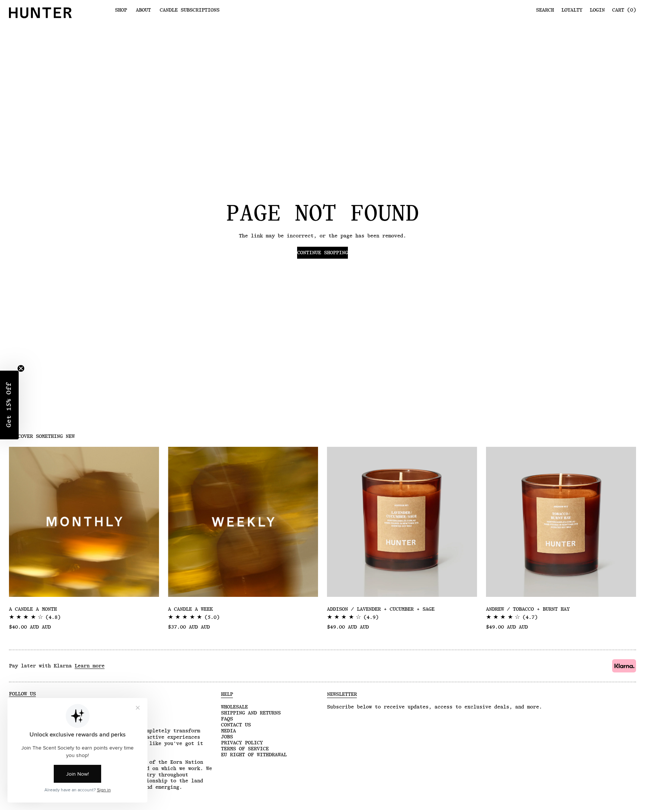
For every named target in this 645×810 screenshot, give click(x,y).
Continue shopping (322, 252)
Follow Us (22, 694)
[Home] (57, 12)
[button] (9, 405)
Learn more (90, 666)
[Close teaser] (21, 368)
